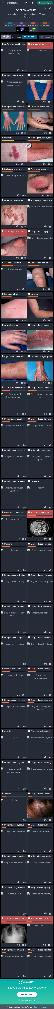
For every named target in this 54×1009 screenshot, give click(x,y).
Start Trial (27, 994)
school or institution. (40, 1007)
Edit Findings (28, 37)
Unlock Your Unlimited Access (27, 988)
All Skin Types (6, 36)
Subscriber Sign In (45, 3)
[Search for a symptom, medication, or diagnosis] (44, 9)
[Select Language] (27, 3)
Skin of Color (16, 37)
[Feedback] (33, 3)
